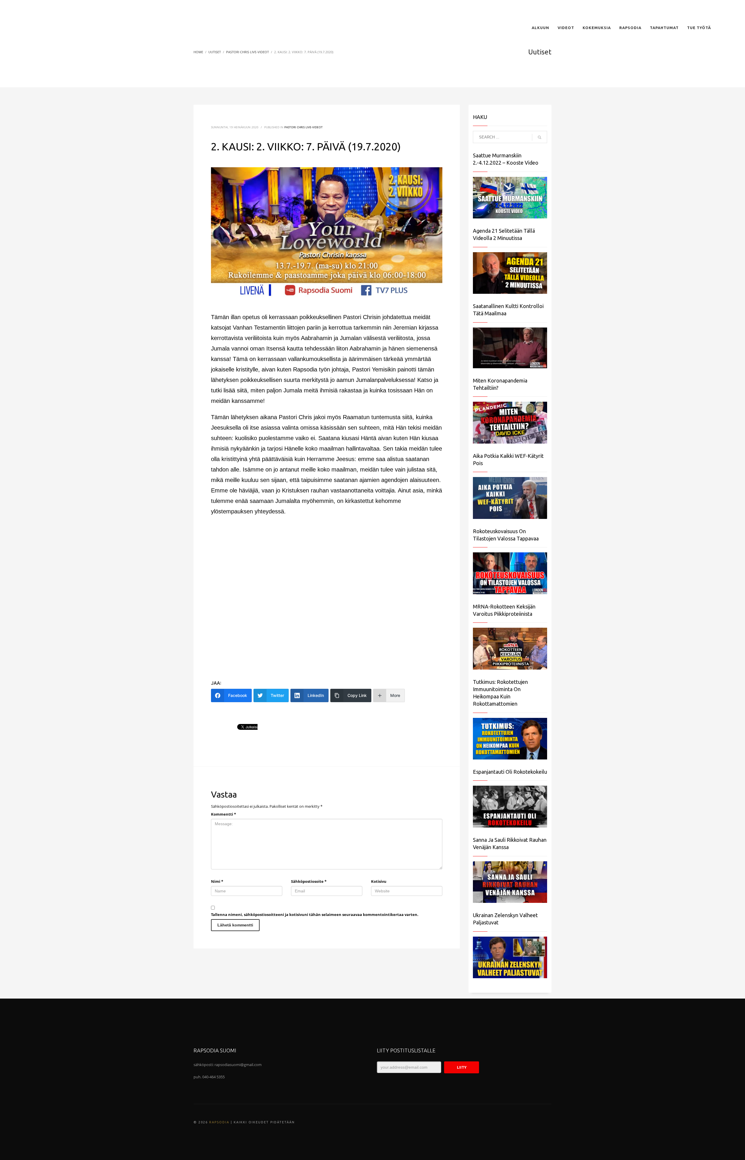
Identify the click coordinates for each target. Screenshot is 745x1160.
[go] (539, 137)
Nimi (217, 881)
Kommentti (223, 814)
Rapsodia (219, 1122)
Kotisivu (378, 881)
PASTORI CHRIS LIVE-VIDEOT (303, 127)
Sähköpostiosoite (309, 881)
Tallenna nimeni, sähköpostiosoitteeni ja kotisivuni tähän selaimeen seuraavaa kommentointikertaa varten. (314, 914)
